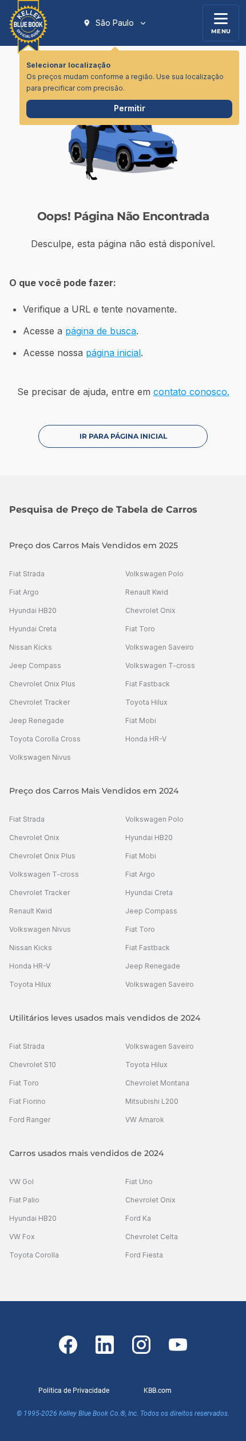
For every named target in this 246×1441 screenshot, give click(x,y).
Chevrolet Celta (151, 1236)
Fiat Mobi (140, 720)
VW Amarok (144, 1119)
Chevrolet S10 (32, 1064)
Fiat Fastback (147, 684)
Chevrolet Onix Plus (42, 684)
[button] (115, 23)
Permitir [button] (129, 108)
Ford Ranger (29, 1119)
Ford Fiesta (144, 1255)
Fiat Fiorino (27, 1101)
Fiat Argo (24, 592)
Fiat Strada (27, 573)
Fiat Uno (139, 1181)
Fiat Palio (24, 1200)
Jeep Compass (35, 665)
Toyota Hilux (146, 702)
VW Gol (21, 1181)
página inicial (113, 352)
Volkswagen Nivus (40, 757)
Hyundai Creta (33, 628)
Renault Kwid (146, 592)
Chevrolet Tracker (39, 702)
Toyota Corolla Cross (45, 739)
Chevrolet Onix (150, 610)
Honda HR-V (145, 739)
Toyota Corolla (34, 1255)
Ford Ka (138, 1218)
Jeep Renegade (36, 720)
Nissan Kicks (30, 647)
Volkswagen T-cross (160, 665)
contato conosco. (191, 391)
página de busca (100, 331)
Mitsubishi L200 (151, 1101)
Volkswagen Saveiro (159, 647)
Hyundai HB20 (33, 610)
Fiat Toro (140, 628)
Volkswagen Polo (154, 573)
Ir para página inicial (123, 436)
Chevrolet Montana (157, 1083)
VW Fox (22, 1236)
